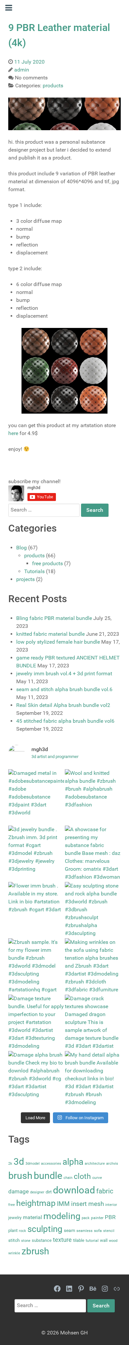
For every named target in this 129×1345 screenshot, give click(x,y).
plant (13, 1230)
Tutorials (34, 571)
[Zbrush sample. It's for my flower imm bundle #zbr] (36, 966)
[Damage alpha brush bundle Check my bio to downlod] (36, 1079)
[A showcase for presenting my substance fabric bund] (93, 853)
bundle (48, 1175)
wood (113, 1241)
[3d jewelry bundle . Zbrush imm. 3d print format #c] (36, 853)
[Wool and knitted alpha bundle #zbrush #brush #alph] (93, 797)
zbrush (35, 1251)
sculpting (45, 1229)
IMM (63, 1204)
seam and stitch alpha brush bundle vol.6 (64, 689)
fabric (104, 1191)
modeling (61, 1216)
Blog (21, 547)
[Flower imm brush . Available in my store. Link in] (36, 910)
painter (97, 1217)
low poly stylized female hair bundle (58, 642)
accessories (51, 1163)
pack (86, 1218)
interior (111, 1205)
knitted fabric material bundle (50, 634)
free (11, 1205)
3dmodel (32, 1163)
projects (25, 579)
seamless (84, 1231)
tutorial (92, 1240)
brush (20, 1175)
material (32, 1217)
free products (47, 563)
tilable (78, 1240)
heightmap (36, 1203)
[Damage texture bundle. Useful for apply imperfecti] (36, 1022)
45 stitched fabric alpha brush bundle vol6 (65, 721)
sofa (98, 1230)
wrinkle (14, 1253)
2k (10, 1163)
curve (97, 1177)
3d (19, 1161)
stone (25, 1241)
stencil (108, 1231)
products (34, 555)
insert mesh (87, 1204)
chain (68, 1178)
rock (22, 1231)
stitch (14, 1240)
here (13, 433)
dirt (49, 1191)
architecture (95, 1163)
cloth (82, 1176)
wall (104, 1240)
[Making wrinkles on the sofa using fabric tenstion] (93, 966)
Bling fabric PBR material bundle (54, 618)
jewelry (15, 1217)
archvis (112, 1163)
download (74, 1190)
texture (62, 1240)
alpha (73, 1162)
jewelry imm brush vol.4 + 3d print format (64, 673)
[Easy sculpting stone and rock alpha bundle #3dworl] (93, 910)
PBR (110, 1217)
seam (69, 1230)
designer (37, 1192)
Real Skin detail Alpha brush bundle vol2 (63, 705)
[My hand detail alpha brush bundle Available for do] (93, 1079)
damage (18, 1191)
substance (42, 1240)
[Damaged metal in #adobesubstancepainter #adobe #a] (36, 797)
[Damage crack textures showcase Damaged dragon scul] (93, 1022)
